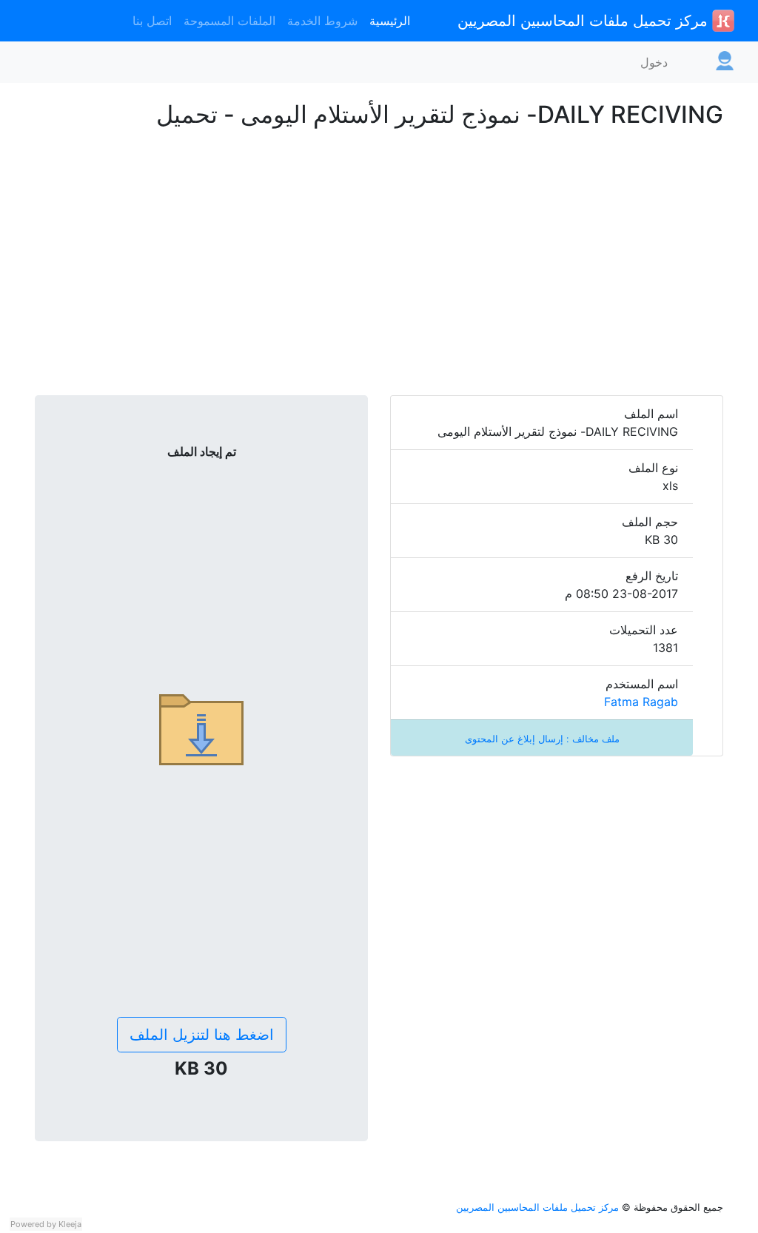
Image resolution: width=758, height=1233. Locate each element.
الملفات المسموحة (229, 20)
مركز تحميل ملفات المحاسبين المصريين (584, 21)
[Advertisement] (379, 285)
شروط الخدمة (322, 20)
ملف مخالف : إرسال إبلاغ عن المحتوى (542, 739)
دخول (654, 62)
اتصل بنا (152, 20)
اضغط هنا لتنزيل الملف (202, 1035)
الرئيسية (389, 20)
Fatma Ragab (641, 701)
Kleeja (69, 1224)
